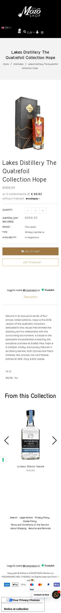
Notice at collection (16, 609)
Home (6, 64)
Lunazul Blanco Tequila (30, 466)
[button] (6, 27)
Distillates (18, 64)
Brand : (6, 226)
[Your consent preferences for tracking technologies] (3, 460)
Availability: (9, 237)
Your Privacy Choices (26, 600)
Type (4, 232)
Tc (58, 576)
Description (30, 296)
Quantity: (7, 209)
